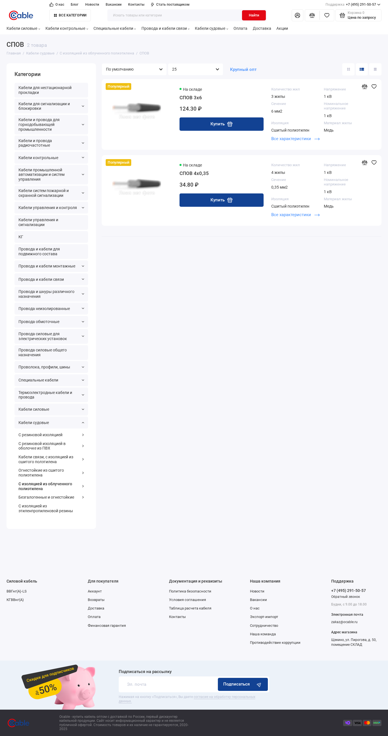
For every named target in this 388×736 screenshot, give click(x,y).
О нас (59, 5)
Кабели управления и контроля (47, 207)
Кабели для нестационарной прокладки (45, 90)
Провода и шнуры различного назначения (46, 294)
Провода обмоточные (38, 321)
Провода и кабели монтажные (46, 266)
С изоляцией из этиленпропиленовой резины (45, 508)
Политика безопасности (190, 591)
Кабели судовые (210, 28)
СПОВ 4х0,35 (194, 173)
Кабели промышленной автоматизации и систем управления (41, 175)
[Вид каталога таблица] (375, 69)
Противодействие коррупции (275, 642)
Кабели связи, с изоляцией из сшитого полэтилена (45, 459)
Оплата (240, 28)
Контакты (136, 5)
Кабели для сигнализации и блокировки (44, 106)
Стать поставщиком (172, 5)
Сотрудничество (264, 625)
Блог (74, 5)
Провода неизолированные (44, 308)
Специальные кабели (113, 28)
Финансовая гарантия (107, 625)
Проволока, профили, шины (44, 367)
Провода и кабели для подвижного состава (39, 251)
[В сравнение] (364, 86)
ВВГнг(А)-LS (17, 591)
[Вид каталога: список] (362, 69)
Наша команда (263, 634)
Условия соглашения (187, 600)
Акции (282, 28)
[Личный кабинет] (297, 15)
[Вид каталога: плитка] (348, 69)
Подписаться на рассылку (145, 672)
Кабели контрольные (65, 28)
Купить (217, 123)
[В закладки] (374, 86)
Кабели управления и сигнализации (38, 222)
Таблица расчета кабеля (190, 608)
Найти (254, 15)
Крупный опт (243, 69)
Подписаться (236, 684)
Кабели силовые (22, 28)
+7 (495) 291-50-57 (351, 5)
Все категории (72, 15)
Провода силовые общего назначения (42, 352)
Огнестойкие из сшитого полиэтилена (41, 472)
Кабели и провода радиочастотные (35, 143)
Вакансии (114, 5)
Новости (92, 5)
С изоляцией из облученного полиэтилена (45, 486)
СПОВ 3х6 (191, 97)
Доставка (262, 28)
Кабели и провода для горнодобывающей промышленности (39, 124)
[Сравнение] (312, 15)
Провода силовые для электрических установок (42, 336)
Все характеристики (291, 138)
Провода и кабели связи (164, 28)
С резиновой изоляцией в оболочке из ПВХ (42, 446)
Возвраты (96, 600)
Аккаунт (95, 591)
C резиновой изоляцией (40, 435)
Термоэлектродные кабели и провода (45, 395)
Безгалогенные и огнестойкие (46, 497)
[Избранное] (327, 15)
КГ (20, 237)
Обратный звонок (345, 597)
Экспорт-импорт (264, 617)
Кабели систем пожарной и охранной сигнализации (43, 193)
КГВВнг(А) (15, 600)
